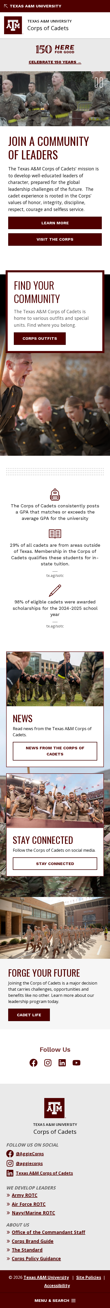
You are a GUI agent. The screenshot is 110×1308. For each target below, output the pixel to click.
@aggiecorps (29, 1163)
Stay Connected (55, 863)
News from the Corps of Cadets (55, 750)
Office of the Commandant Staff (48, 1232)
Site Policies (88, 1277)
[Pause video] (98, 82)
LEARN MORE (55, 222)
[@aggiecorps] (48, 1063)
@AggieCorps (30, 1154)
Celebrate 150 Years (52, 62)
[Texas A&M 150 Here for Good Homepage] (55, 50)
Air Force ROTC (29, 1204)
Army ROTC (24, 1195)
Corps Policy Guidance (36, 1258)
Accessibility (57, 1285)
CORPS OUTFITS (40, 338)
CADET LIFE (29, 1014)
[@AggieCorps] (33, 1063)
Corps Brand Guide (32, 1241)
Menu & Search (52, 1300)
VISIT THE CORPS (55, 239)
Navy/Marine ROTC (33, 1213)
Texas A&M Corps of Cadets (44, 1173)
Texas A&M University (35, 6)
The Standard (27, 1250)
